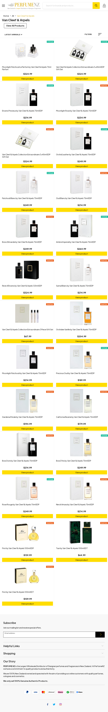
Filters (88, 34)
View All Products (15, 25)
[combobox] (68, 5)
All (13, 15)
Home (6, 15)
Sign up (100, 635)
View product (27, 78)
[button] (99, 34)
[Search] (96, 5)
